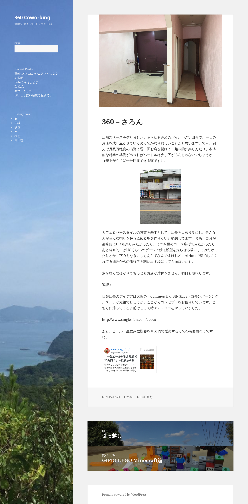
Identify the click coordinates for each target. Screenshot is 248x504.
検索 (17, 43)
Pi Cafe (19, 87)
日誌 (17, 123)
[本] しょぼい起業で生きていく (35, 95)
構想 (17, 136)
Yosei (129, 397)
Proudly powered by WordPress (124, 495)
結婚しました (23, 91)
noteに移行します (26, 82)
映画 (17, 127)
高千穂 (19, 140)
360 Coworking (32, 17)
